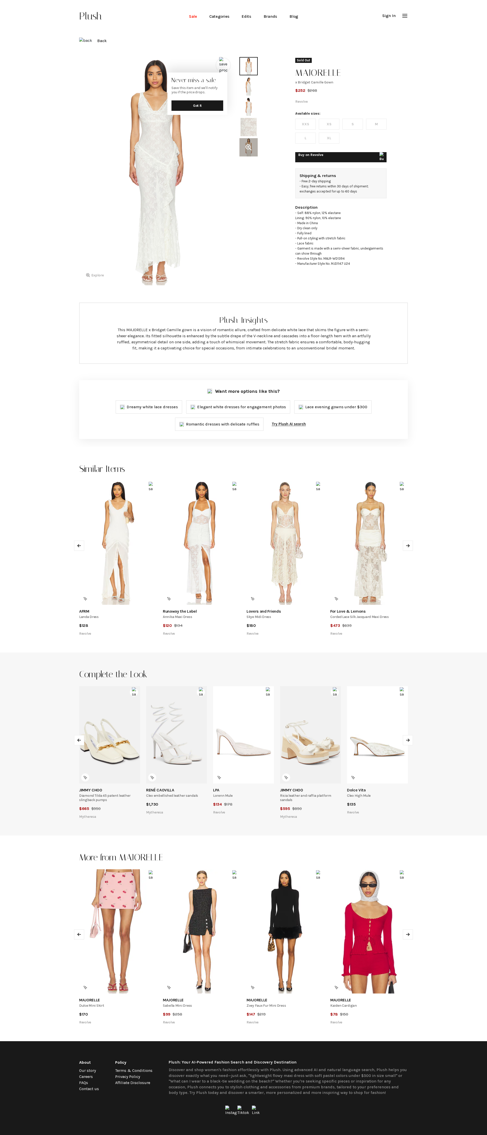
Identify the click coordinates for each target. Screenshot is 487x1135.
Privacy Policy (127, 1076)
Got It (197, 105)
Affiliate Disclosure (132, 1082)
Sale (193, 16)
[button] (405, 16)
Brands (270, 16)
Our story (87, 1070)
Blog (293, 16)
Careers (86, 1076)
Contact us (89, 1088)
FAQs (83, 1082)
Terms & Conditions (133, 1070)
